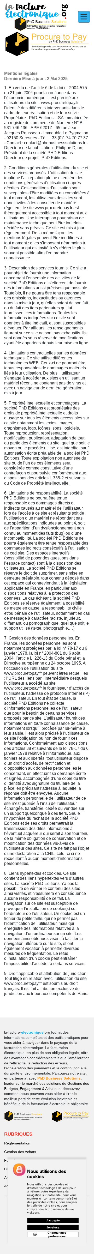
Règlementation (17, 1143)
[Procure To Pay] (70, 1116)
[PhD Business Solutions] (23, 1116)
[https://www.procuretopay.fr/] (47, 44)
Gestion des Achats (20, 1152)
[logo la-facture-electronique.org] (36, 17)
